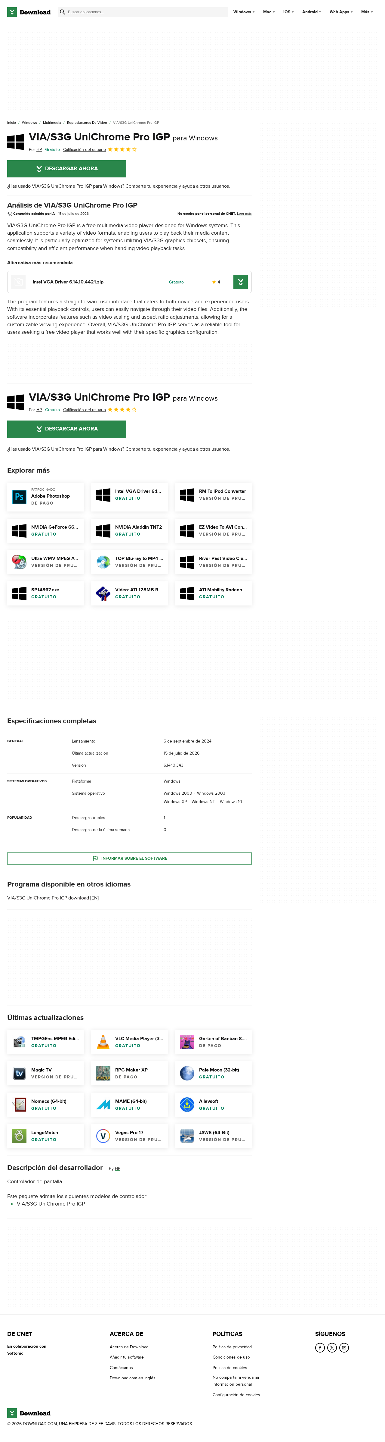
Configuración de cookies (236, 1394)
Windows (242, 12)
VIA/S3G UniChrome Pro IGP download (48, 898)
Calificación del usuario (84, 149)
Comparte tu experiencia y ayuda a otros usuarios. (177, 186)
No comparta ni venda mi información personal (236, 1381)
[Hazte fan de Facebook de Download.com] (320, 1348)
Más (365, 11)
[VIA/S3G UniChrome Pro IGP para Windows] (15, 141)
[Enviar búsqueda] (62, 12)
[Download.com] (29, 12)
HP (117, 1168)
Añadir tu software (127, 1357)
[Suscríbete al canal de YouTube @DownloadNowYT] (344, 1348)
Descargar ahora (71, 168)
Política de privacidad (232, 1347)
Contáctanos (121, 1367)
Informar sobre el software (134, 858)
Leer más (244, 213)
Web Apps (339, 12)
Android (310, 12)
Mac (267, 12)
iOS (286, 12)
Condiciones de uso (231, 1357)
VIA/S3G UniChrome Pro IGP (123, 137)
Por (35, 149)
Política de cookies (230, 1367)
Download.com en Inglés (133, 1378)
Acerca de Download (129, 1347)
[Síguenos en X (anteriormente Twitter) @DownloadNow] (332, 1348)
